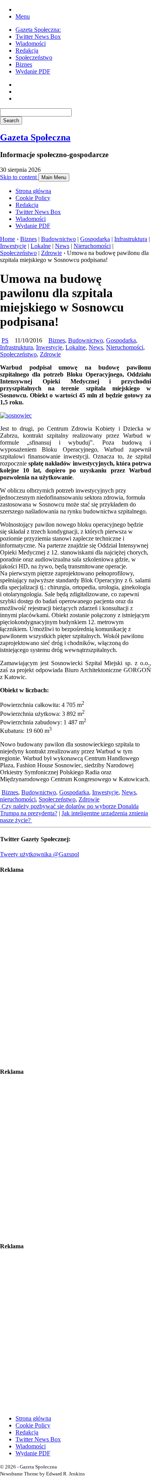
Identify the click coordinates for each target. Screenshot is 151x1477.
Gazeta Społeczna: (38, 29)
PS (5, 340)
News (62, 246)
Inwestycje (13, 246)
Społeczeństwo (33, 57)
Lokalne (41, 246)
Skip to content (19, 177)
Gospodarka (95, 239)
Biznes (23, 64)
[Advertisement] (75, 970)
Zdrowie (51, 253)
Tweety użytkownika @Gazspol (39, 854)
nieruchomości (18, 799)
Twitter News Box (38, 36)
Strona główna (33, 191)
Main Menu (53, 177)
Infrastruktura (130, 239)
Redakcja (26, 50)
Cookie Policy (32, 198)
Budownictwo (58, 239)
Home (7, 239)
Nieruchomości (92, 246)
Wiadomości (30, 43)
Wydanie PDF (32, 71)
